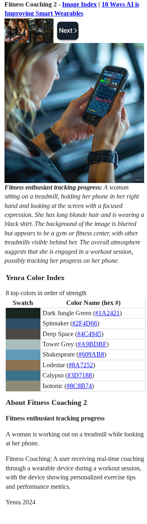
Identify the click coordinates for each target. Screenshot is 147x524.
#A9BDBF (92, 344)
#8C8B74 (79, 385)
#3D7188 (79, 375)
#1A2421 (107, 312)
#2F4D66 (84, 323)
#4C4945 (89, 333)
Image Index (79, 4)
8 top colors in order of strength (46, 292)
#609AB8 (91, 354)
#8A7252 (81, 364)
